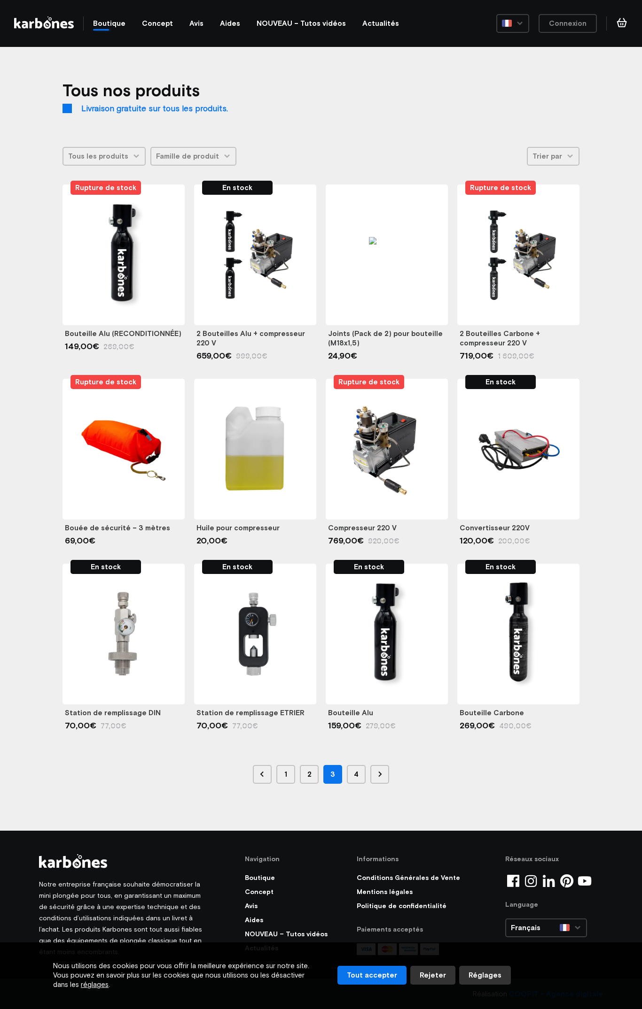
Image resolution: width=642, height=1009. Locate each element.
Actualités (380, 23)
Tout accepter (372, 975)
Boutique (109, 23)
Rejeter (433, 975)
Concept (157, 23)
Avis (196, 23)
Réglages (485, 975)
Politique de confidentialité (401, 906)
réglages (95, 984)
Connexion (568, 23)
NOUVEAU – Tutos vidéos (301, 23)
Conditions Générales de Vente (408, 877)
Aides (230, 23)
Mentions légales (385, 891)
